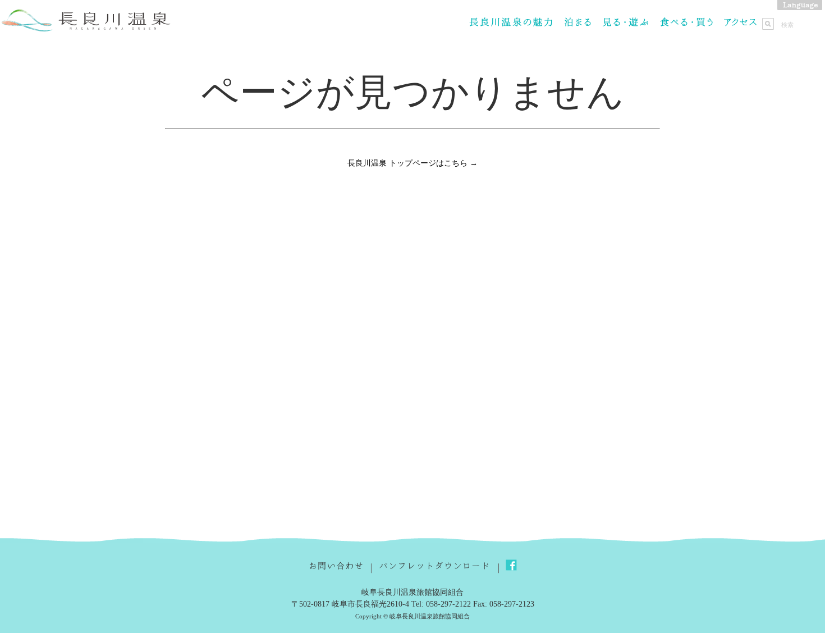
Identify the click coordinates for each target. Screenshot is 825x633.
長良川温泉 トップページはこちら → (412, 163)
